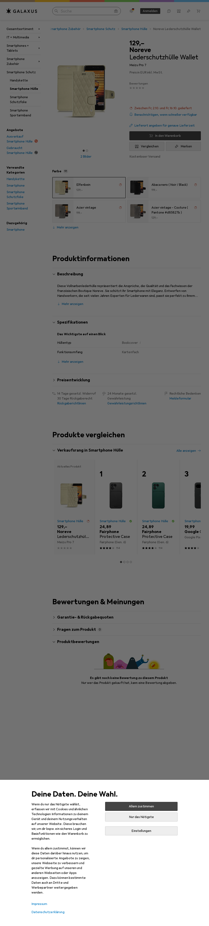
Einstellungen (141, 831)
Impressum (39, 904)
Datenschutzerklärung (47, 912)
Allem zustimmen (141, 806)
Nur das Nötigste (141, 817)
